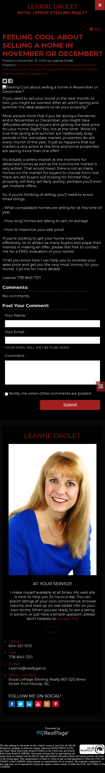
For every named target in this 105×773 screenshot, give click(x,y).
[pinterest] (56, 704)
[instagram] (48, 704)
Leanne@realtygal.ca (27, 668)
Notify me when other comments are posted (49, 393)
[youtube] (39, 704)
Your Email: (15, 332)
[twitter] (21, 704)
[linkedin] (30, 704)
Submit (70, 404)
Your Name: (16, 315)
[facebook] (13, 704)
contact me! (68, 619)
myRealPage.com (52, 733)
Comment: (15, 356)
